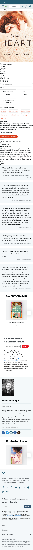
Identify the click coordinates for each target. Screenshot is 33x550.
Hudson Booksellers (15, 115)
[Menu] (3, 6)
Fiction (2, 141)
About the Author (5, 146)
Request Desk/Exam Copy (8, 137)
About (3, 525)
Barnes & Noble (13, 111)
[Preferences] (22, 6)
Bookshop (4, 115)
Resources (5, 530)
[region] (16, 313)
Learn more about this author (10, 427)
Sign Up (25, 346)
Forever (2, 75)
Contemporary (17, 141)
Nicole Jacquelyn (7, 64)
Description (3, 121)
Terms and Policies (7, 534)
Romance (8, 141)
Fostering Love (4, 145)
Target (26, 115)
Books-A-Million (25, 111)
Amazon (3, 111)
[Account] (26, 6)
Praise (2, 163)
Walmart (3, 119)
